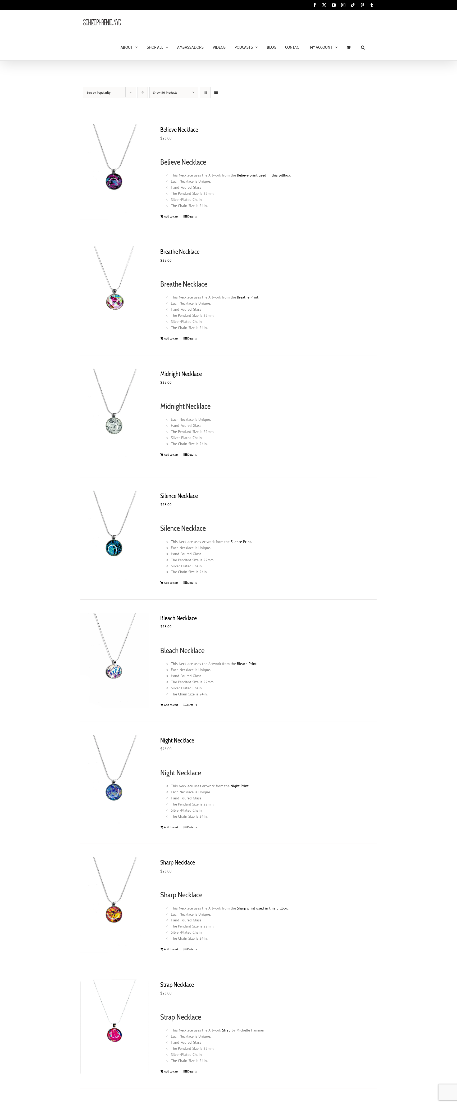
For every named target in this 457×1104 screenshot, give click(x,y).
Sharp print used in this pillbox (262, 908)
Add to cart (171, 216)
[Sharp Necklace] (114, 905)
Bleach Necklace (178, 618)
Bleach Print (247, 663)
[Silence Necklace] (114, 538)
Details (192, 216)
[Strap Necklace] (114, 1027)
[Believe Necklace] (114, 172)
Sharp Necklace (177, 862)
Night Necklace (177, 740)
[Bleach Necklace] (114, 660)
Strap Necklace (177, 984)
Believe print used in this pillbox (263, 175)
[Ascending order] (143, 92)
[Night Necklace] (114, 783)
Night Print (240, 786)
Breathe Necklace (179, 251)
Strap (226, 1030)
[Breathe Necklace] (114, 294)
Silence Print (241, 541)
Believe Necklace (179, 129)
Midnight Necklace (181, 374)
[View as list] (216, 92)
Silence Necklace (179, 496)
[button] (363, 47)
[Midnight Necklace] (114, 416)
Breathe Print (247, 297)
